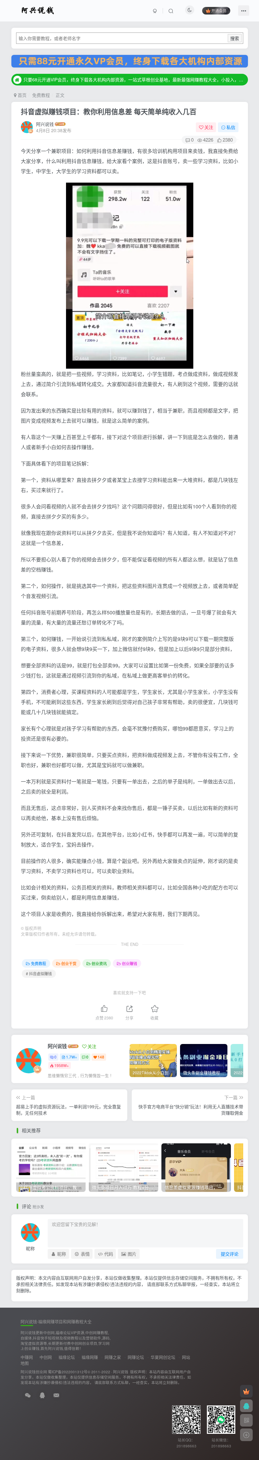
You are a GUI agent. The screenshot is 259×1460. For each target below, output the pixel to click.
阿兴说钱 (45, 124)
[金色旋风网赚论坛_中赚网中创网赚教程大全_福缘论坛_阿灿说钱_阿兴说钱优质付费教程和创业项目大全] (38, 10)
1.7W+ (71, 1056)
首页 (21, 95)
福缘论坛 (66, 1357)
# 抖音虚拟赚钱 (39, 973)
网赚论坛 (136, 1357)
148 (101, 1056)
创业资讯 (99, 963)
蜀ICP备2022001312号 (67, 1371)
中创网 (45, 1357)
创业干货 (68, 963)
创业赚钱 (129, 963)
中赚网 (27, 1357)
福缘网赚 (89, 1357)
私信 (230, 127)
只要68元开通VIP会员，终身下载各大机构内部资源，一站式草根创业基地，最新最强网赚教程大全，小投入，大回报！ (134, 79)
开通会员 (218, 10)
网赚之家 (113, 1357)
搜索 (234, 38)
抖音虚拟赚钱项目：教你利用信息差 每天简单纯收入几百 (108, 111)
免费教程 (41, 95)
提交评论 (229, 1254)
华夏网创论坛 (163, 1357)
